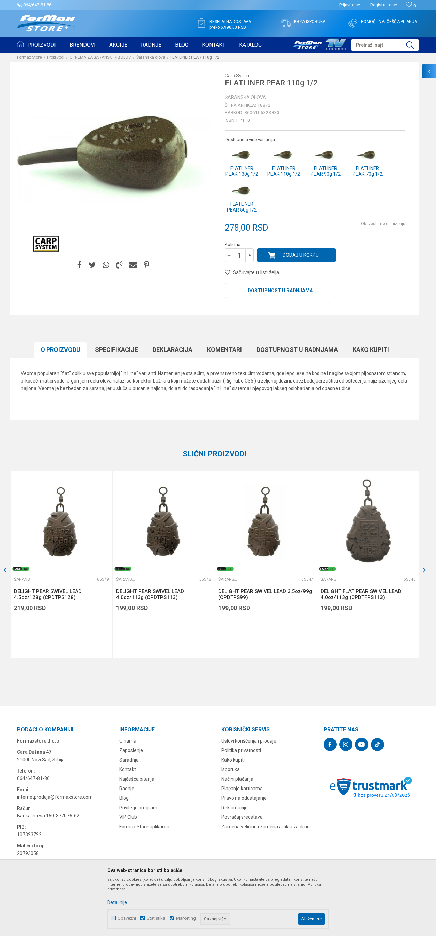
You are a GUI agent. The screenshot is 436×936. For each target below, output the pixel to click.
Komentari (224, 349)
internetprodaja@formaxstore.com (55, 797)
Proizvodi (55, 57)
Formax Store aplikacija (144, 826)
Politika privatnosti (241, 750)
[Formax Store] (46, 23)
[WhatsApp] (106, 265)
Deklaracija (172, 349)
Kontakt (127, 769)
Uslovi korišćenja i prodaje (248, 741)
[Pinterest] (146, 265)
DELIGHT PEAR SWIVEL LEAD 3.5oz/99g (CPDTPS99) (265, 594)
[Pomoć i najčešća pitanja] (353, 23)
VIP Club (128, 817)
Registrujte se (383, 4)
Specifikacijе (116, 349)
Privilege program (138, 807)
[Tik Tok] (377, 744)
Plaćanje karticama (242, 788)
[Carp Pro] (20, 569)
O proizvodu (60, 349)
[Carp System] (46, 243)
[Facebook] (79, 265)
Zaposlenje (131, 750)
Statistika (156, 918)
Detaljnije (117, 902)
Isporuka (230, 769)
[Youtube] (361, 744)
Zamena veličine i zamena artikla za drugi (266, 826)
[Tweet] (92, 265)
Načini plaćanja (237, 779)
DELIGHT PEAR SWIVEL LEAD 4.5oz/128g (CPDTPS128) (48, 594)
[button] (385, 45)
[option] (61, 564)
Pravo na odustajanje (244, 798)
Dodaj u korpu (301, 255)
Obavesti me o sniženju (383, 223)
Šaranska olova (150, 57)
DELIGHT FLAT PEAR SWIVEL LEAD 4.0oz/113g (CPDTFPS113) (361, 594)
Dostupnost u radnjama (280, 290)
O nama (127, 741)
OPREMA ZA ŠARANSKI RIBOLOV (100, 57)
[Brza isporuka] (286, 23)
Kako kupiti (371, 349)
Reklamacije (234, 807)
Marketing (186, 918)
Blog (124, 798)
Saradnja (129, 760)
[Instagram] (345, 744)
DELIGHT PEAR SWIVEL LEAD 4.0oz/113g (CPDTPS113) (150, 594)
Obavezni (127, 918)
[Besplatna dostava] (201, 23)
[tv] (320, 44)
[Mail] (133, 265)
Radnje (126, 788)
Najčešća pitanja (136, 779)
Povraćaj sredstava (242, 817)
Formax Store (29, 57)
